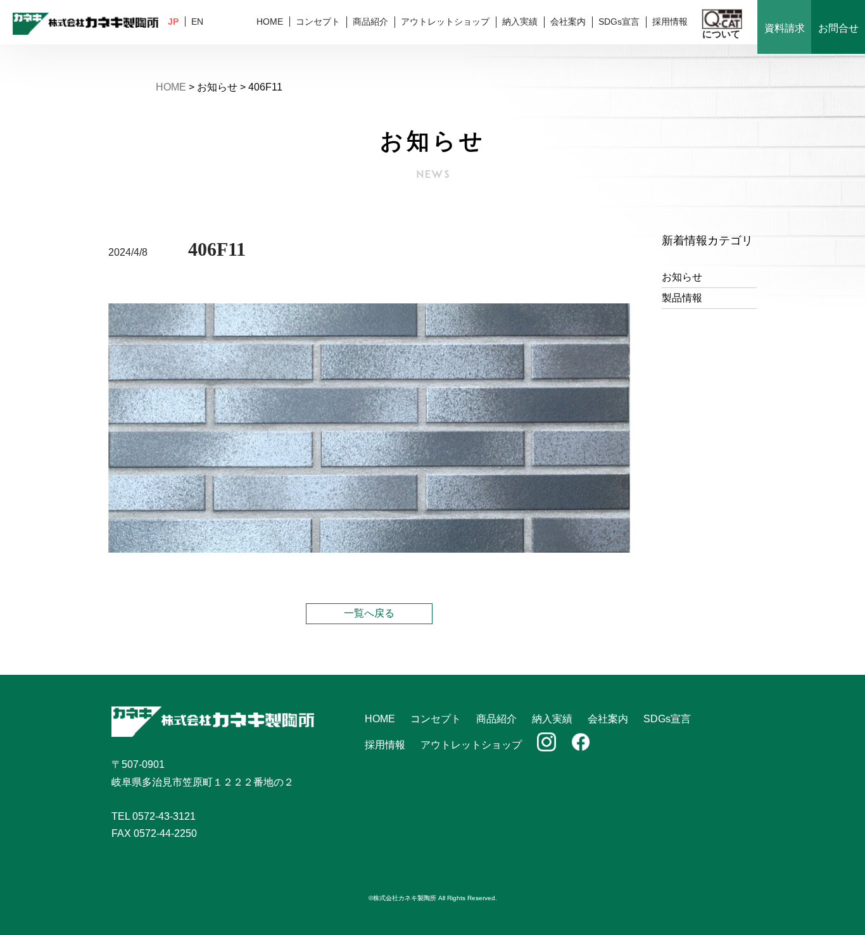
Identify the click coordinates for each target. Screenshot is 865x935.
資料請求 (784, 28)
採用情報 (670, 21)
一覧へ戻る (369, 613)
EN (197, 21)
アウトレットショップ (445, 21)
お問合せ (838, 28)
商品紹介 (370, 21)
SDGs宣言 (619, 21)
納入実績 (520, 21)
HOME (269, 21)
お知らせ (682, 277)
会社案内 (568, 21)
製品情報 (682, 297)
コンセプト (318, 21)
